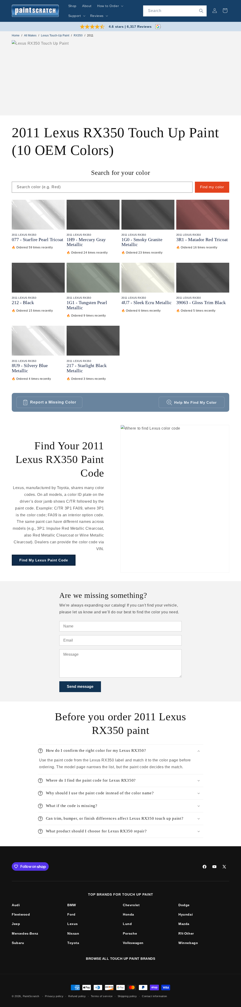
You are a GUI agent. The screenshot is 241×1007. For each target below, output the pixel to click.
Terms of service (102, 996)
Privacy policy (54, 996)
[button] (109, 6)
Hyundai (185, 914)
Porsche (130, 933)
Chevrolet (131, 905)
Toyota (73, 943)
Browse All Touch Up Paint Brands (120, 958)
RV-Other (186, 933)
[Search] (201, 11)
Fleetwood (21, 914)
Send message (80, 687)
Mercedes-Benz (25, 933)
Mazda (183, 924)
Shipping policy (127, 996)
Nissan (73, 933)
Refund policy (77, 996)
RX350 (78, 35)
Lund (127, 924)
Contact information (154, 996)
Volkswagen (133, 943)
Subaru (18, 943)
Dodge (184, 905)
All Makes (30, 35)
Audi (16, 905)
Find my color (212, 187)
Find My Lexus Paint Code (43, 560)
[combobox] (174, 11)
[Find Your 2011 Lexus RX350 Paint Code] (174, 499)
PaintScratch (31, 996)
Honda (128, 914)
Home (16, 35)
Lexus (72, 924)
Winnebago (188, 943)
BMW (71, 905)
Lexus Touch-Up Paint (55, 35)
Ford (71, 914)
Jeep (16, 924)
